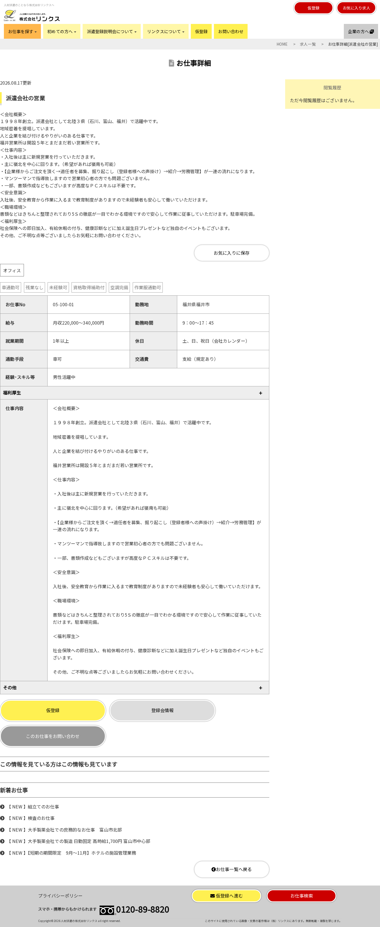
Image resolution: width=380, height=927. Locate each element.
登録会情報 (162, 710)
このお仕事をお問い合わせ (53, 736)
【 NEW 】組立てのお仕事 (33, 806)
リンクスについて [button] (164, 31)
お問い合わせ (230, 31)
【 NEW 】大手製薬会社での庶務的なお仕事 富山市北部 (64, 829)
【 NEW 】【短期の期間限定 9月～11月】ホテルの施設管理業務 (71, 852)
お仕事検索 (301, 895)
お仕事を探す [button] (21, 31)
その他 (9, 687)
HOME (282, 44)
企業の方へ (359, 31)
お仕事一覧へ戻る (234, 869)
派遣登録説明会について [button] (110, 31)
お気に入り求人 (356, 8)
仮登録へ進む (229, 895)
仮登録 (313, 8)
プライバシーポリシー (60, 895)
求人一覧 (307, 44)
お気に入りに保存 (232, 252)
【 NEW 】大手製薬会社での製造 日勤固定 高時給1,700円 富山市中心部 (78, 841)
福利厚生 (12, 392)
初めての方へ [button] (60, 31)
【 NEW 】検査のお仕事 (31, 818)
